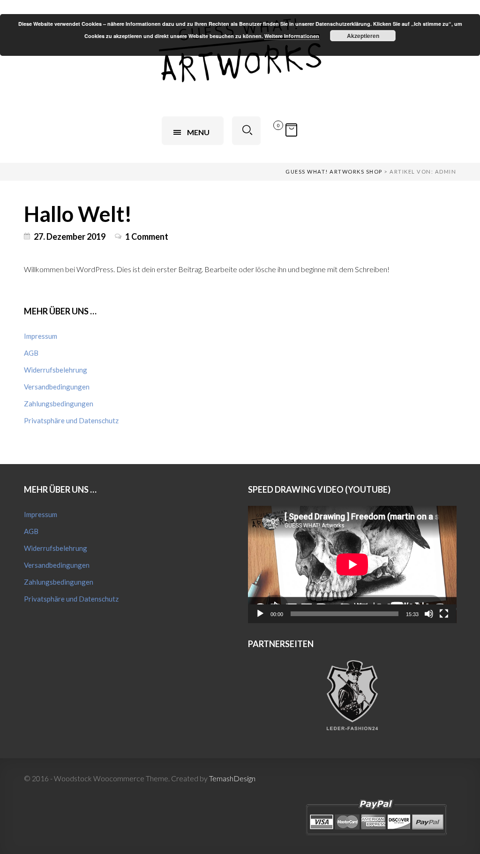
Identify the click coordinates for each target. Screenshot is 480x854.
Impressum (40, 336)
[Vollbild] (444, 613)
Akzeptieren (363, 35)
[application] (352, 564)
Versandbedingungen (57, 386)
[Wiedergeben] (260, 613)
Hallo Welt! (78, 214)
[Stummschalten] (429, 613)
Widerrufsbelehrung (55, 370)
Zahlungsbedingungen (58, 403)
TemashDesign (232, 778)
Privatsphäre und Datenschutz (71, 420)
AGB (31, 353)
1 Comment (146, 236)
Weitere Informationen (291, 35)
